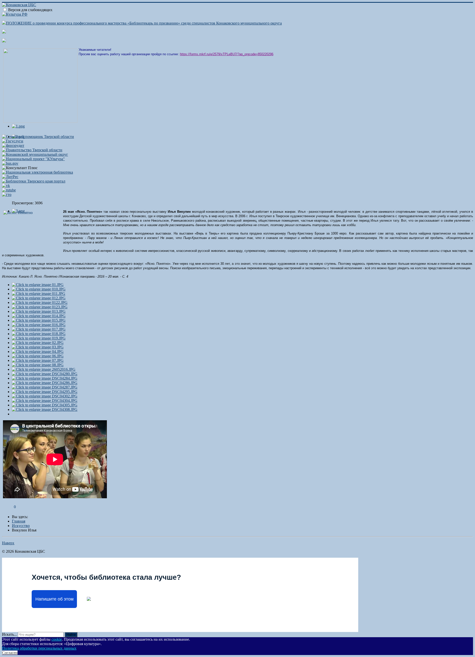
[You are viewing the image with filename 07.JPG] (38, 360)
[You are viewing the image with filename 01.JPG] (38, 285)
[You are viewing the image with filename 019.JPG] (39, 338)
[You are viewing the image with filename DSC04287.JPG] (44, 387)
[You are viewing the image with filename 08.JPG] (38, 365)
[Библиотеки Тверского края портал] (33, 181)
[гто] (6, 194)
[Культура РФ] (14, 14)
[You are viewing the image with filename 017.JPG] (39, 329)
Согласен (10, 653)
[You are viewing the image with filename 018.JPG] (39, 334)
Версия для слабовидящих (30, 10)
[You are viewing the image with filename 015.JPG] (39, 320)
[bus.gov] (10, 163)
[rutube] (9, 190)
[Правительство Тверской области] (32, 150)
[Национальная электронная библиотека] (37, 172)
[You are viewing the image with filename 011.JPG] (38, 293)
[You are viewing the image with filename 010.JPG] (39, 289)
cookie (56, 639)
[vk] (6, 186)
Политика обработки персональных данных (39, 648)
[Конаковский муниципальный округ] (35, 154)
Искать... (9, 634)
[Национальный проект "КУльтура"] (33, 159)
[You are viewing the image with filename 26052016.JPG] (43, 369)
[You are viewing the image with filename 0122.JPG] (40, 302)
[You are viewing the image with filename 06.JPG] (38, 356)
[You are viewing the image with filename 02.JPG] (38, 343)
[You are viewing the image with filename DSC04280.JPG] (44, 374)
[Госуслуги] (12, 141)
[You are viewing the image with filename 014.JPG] (39, 316)
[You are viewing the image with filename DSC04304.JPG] (44, 400)
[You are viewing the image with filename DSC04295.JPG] (44, 392)
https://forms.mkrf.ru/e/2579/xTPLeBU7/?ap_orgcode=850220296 (226, 54)
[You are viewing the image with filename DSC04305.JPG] (44, 405)
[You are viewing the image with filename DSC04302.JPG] (44, 396)
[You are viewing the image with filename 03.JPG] (38, 347)
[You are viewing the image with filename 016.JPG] (39, 325)
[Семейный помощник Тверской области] (38, 136)
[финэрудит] (13, 145)
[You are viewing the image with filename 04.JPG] (38, 351)
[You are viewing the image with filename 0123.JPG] (40, 307)
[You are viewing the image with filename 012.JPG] (39, 298)
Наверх (8, 543)
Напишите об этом (54, 599)
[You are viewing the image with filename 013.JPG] (39, 311)
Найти (71, 634)
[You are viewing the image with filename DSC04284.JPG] (44, 378)
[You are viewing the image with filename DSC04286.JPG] (44, 383)
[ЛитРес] (10, 177)
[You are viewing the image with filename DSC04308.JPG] (44, 409)
